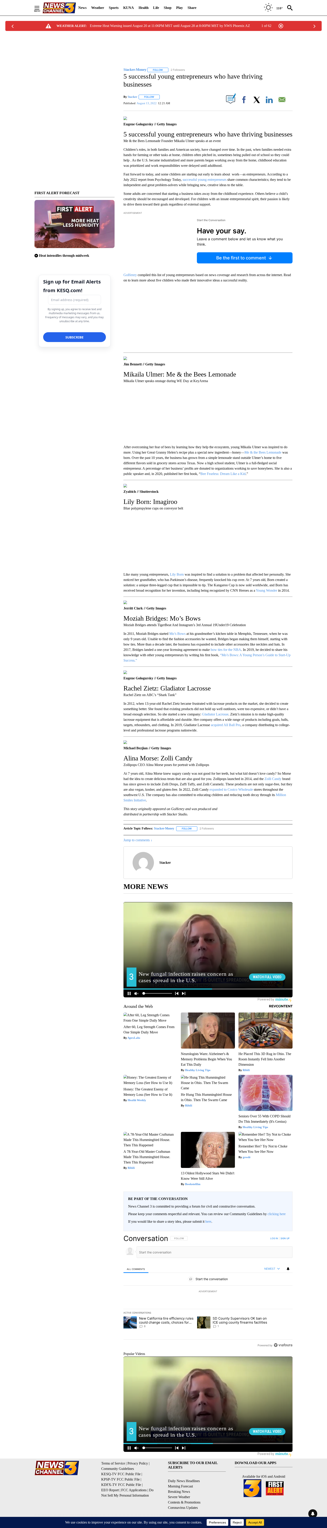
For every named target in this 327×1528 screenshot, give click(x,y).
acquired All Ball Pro (225, 725)
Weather (97, 8)
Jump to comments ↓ (137, 840)
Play (179, 8)
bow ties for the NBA (226, 650)
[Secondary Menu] (40, 8)
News (82, 8)
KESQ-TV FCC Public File (121, 1474)
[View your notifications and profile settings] (288, 1268)
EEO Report (110, 1490)
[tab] (135, 1269)
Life (156, 8)
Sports (114, 8)
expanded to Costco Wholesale (231, 789)
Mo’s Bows (177, 634)
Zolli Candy (272, 779)
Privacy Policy (137, 1463)
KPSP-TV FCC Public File (120, 1479)
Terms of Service (113, 1463)
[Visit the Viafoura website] (283, 1345)
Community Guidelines (117, 1469)
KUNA (128, 8)
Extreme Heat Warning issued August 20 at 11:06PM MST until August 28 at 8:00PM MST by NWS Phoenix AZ (170, 26)
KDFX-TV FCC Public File (121, 1485)
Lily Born (177, 574)
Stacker (132, 96)
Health (144, 8)
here (208, 1221)
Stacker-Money (164, 828)
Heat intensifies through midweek (64, 255)
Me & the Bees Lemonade (262, 452)
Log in (274, 1238)
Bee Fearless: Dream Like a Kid (223, 474)
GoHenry (130, 275)
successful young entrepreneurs (204, 179)
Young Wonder (266, 590)
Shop (168, 8)
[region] (208, 1292)
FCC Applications (134, 1490)
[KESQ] (59, 7)
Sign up (285, 1238)
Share (192, 8)
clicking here (277, 1214)
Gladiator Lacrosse (215, 714)
